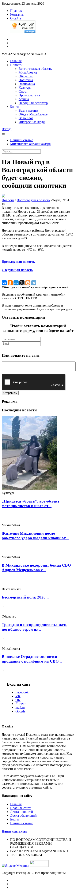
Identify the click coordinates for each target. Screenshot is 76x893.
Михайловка (28, 72)
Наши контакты (14, 831)
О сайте (15, 18)
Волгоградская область (35, 68)
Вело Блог (26, 118)
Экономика (27, 84)
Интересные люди (32, 122)
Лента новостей (21, 812)
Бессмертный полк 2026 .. (25, 597)
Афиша (24, 99)
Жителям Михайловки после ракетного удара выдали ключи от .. (35, 535)
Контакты (17, 14)
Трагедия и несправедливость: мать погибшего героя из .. (34, 626)
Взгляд (6, 129)
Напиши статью (21, 140)
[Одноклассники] (10, 282)
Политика (26, 80)
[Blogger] (27, 282)
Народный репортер (33, 103)
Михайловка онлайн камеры (30, 144)
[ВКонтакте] (4, 282)
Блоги (14, 106)
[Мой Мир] (16, 282)
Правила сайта (20, 808)
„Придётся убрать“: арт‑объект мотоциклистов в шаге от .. (30, 503)
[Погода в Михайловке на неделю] (22, 32)
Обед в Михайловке (33, 114)
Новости (16, 65)
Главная (16, 61)
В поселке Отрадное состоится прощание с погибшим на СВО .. (32, 658)
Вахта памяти (28, 110)
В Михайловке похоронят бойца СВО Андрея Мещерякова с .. (36, 567)
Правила (16, 10)
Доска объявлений (23, 815)
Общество (26, 76)
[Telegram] (33, 282)
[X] (21, 282)
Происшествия (29, 95)
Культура (25, 87)
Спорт (23, 91)
